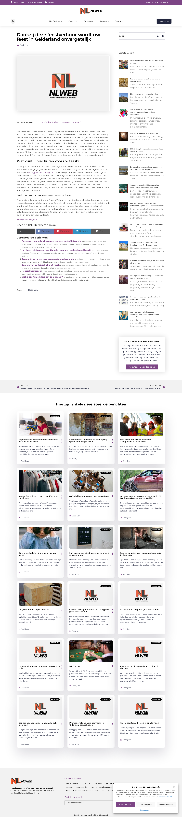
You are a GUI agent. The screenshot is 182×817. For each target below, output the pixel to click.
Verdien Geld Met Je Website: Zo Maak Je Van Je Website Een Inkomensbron (98, 791)
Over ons (72, 21)
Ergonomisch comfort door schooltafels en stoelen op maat (38, 440)
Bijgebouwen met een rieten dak (144, 94)
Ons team (88, 21)
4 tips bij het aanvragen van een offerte (89, 496)
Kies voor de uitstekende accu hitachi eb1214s (139, 667)
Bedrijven (24, 45)
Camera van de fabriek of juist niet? (40, 265)
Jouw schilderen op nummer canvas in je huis (39, 667)
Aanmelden (110, 783)
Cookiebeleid (144, 810)
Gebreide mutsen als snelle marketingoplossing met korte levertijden (142, 112)
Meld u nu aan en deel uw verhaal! (141, 342)
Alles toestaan (125, 804)
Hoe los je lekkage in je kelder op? (144, 133)
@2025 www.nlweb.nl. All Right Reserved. (91, 815)
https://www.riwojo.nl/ (27, 220)
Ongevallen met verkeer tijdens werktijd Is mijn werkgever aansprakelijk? (140, 497)
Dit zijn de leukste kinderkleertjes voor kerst (38, 554)
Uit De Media (55, 21)
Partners (104, 21)
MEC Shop (74, 666)
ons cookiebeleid (165, 797)
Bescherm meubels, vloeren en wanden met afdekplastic (51, 241)
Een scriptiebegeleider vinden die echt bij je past (38, 724)
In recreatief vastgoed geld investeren (139, 609)
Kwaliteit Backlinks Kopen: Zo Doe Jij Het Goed (110, 787)
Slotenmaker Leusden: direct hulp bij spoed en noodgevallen (88, 440)
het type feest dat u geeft (41, 172)
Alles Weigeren (145, 804)
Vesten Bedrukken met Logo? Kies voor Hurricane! (38, 497)
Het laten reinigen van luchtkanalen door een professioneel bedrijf (56, 250)
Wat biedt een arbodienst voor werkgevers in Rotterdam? (135, 440)
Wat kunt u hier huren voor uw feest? (62, 122)
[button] (174, 787)
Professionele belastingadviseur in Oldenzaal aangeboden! (86, 724)
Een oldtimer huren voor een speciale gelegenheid (48, 259)
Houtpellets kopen (31, 271)
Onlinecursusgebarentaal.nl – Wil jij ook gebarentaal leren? (89, 610)
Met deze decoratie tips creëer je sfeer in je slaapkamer (89, 554)
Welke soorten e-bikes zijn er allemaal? (42, 277)
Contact (119, 21)
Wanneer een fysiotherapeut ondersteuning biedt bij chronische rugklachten (144, 314)
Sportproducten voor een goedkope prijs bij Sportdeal (140, 554)
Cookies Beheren (166, 804)
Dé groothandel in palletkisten (34, 609)
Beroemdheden (72, 783)
